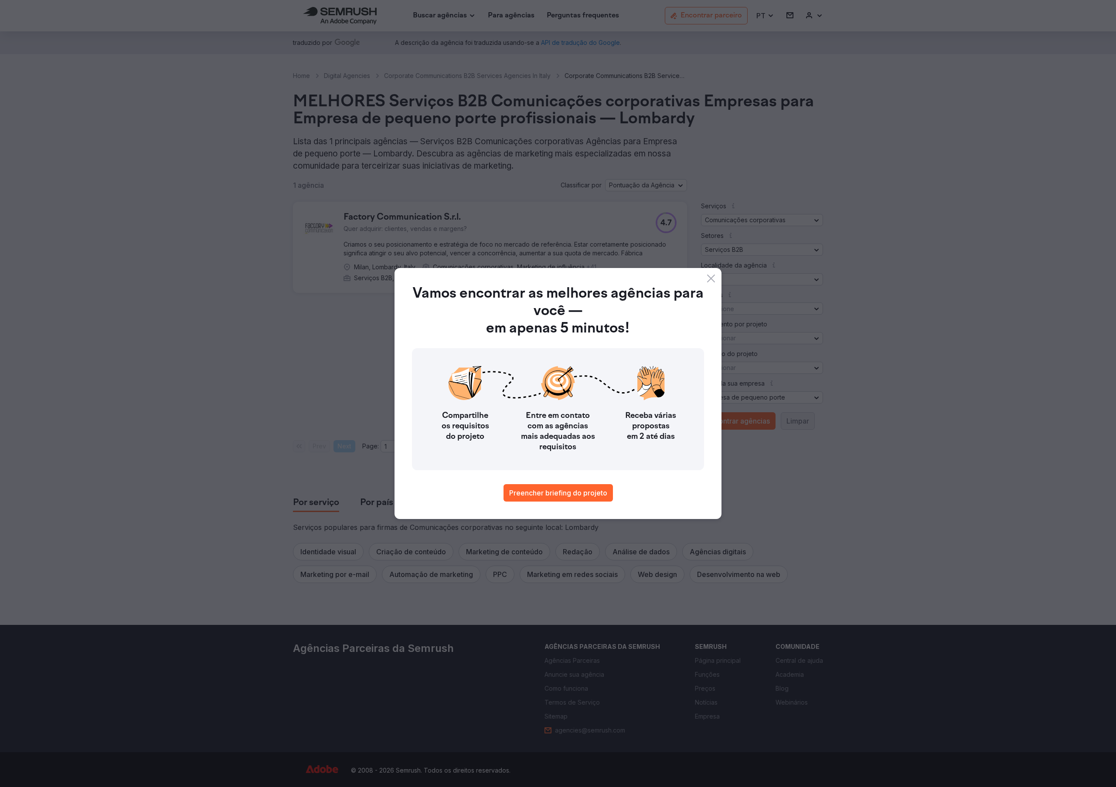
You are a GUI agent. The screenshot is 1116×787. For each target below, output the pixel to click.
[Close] (711, 278)
